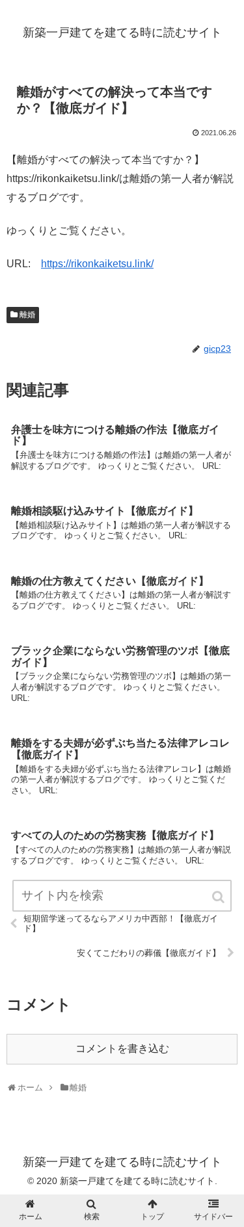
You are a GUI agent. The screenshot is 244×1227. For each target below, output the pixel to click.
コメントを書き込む (122, 1048)
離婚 (27, 314)
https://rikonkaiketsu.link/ (97, 263)
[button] (219, 897)
